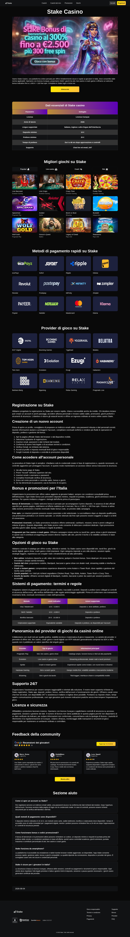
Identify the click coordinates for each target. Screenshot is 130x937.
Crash (77, 169)
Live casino (50, 169)
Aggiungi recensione (106, 744)
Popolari (23, 169)
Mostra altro (65, 779)
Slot (103, 169)
